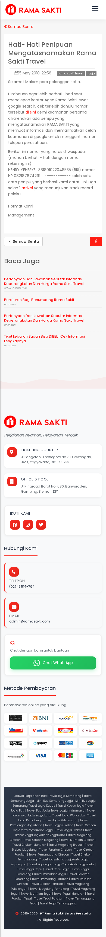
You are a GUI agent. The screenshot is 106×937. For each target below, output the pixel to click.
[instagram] (28, 525)
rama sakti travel (70, 73)
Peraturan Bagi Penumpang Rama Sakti (39, 299)
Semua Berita (20, 26)
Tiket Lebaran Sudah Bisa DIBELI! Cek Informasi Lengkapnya (44, 339)
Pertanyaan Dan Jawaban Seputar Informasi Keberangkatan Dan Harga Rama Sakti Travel (44, 281)
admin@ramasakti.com (29, 621)
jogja (91, 73)
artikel (27, 188)
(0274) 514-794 (22, 586)
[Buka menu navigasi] (95, 9)
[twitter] (41, 525)
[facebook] (15, 525)
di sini (31, 112)
